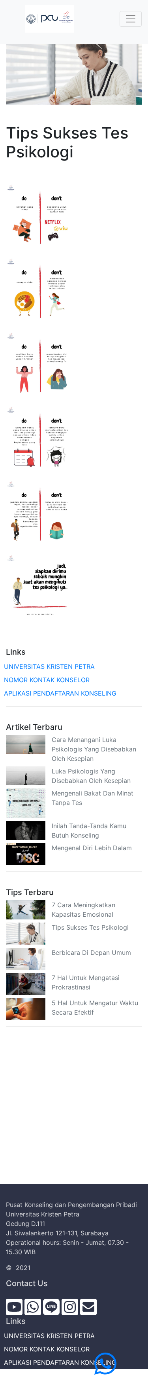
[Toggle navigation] (131, 19)
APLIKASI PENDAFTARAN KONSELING (61, 693)
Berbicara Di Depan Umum (91, 952)
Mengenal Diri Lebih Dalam (92, 848)
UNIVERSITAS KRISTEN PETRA (50, 666)
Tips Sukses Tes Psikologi (90, 927)
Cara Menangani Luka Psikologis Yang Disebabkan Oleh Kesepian (94, 749)
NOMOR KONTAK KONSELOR (48, 680)
